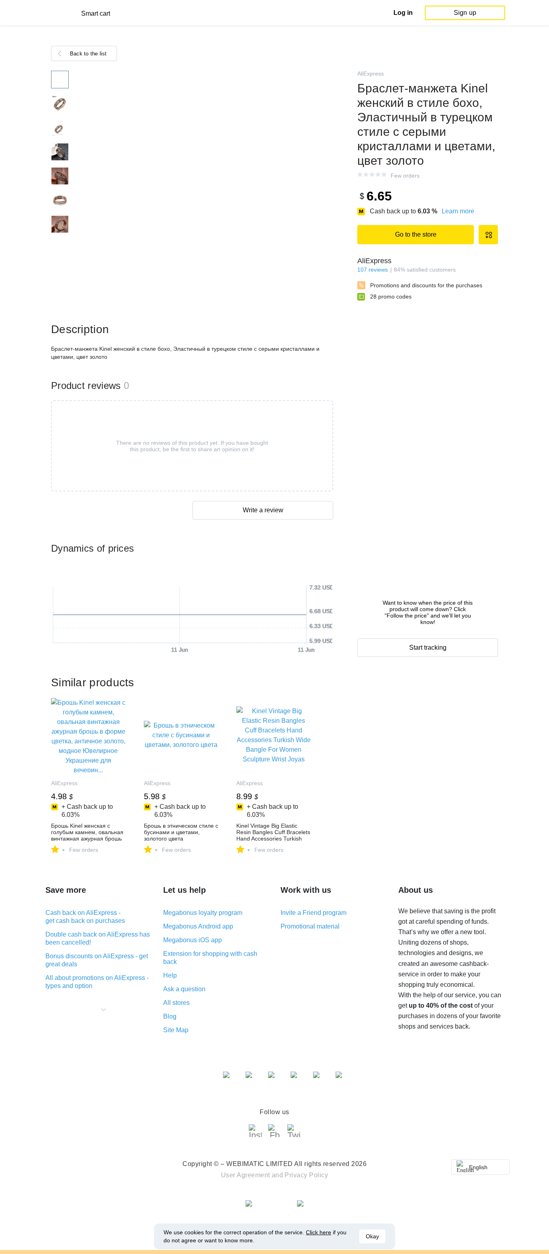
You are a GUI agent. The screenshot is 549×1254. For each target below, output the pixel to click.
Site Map (175, 1030)
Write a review (263, 510)
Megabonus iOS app (192, 940)
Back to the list (88, 54)
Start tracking (428, 647)
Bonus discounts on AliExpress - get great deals (96, 960)
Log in (403, 12)
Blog (169, 1016)
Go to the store (415, 234)
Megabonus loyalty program (202, 912)
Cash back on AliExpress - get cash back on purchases (85, 916)
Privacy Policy (306, 1175)
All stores (176, 1002)
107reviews (372, 269)
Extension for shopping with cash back (210, 957)
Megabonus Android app (198, 926)
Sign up (465, 12)
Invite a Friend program (313, 912)
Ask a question (184, 989)
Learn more (458, 211)
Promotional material (310, 926)
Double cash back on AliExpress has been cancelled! (97, 938)
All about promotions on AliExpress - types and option (97, 981)
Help (170, 975)
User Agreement (245, 1175)
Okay (372, 1236)
